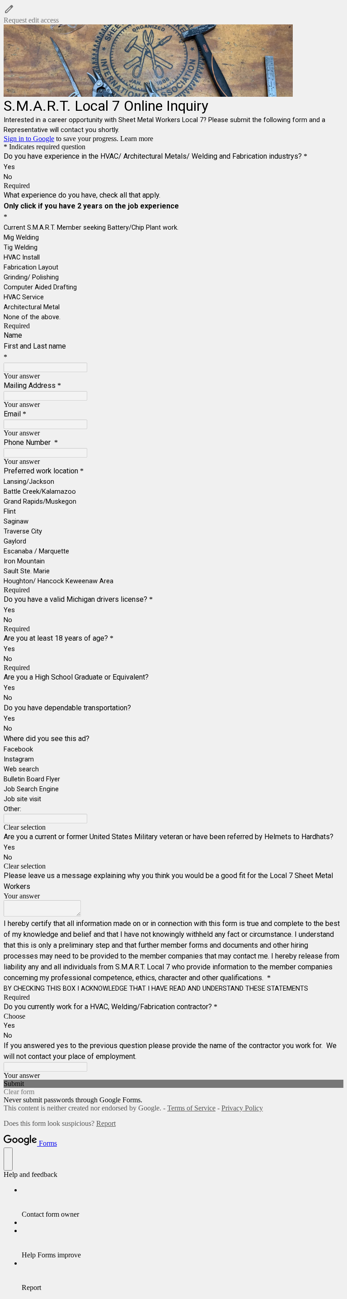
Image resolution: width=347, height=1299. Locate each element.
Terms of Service (191, 1108)
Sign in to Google (29, 138)
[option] (173, 1016)
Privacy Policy (242, 1108)
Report (106, 1123)
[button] (173, 14)
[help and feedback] (8, 1159)
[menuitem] (182, 1202)
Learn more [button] (136, 138)
